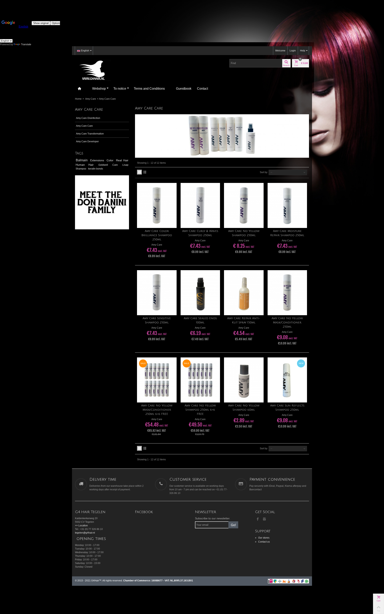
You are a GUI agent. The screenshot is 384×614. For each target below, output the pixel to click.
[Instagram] (264, 519)
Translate (26, 44)
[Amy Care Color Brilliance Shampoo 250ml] (157, 205)
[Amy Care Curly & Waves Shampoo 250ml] (200, 205)
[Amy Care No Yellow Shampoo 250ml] (244, 205)
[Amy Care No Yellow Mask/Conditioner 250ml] (287, 292)
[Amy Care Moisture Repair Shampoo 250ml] (287, 205)
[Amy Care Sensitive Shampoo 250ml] (157, 292)
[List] (144, 172)
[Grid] (139, 172)
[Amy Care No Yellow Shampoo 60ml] (244, 379)
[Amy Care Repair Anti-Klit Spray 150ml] (244, 292)
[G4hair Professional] (93, 69)
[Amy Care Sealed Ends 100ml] (200, 292)
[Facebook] (257, 519)
